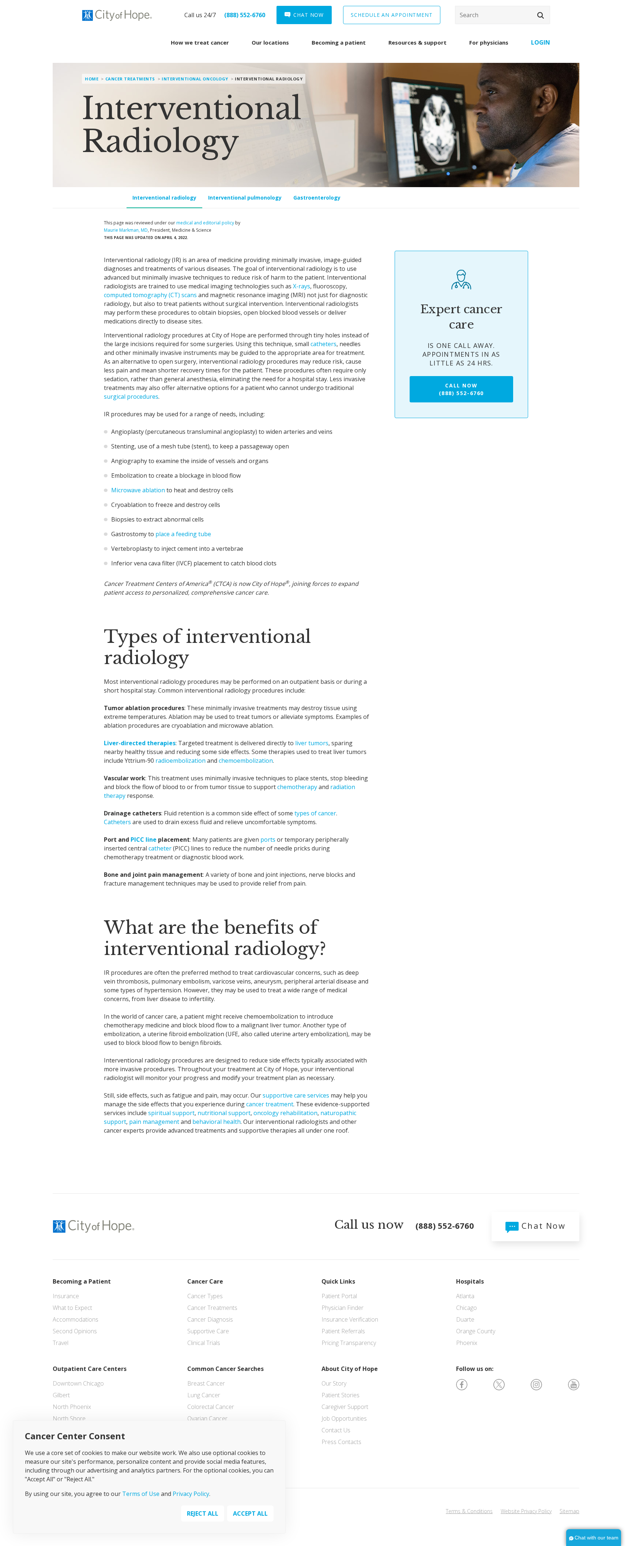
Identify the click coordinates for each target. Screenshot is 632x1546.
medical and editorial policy (205, 223)
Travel (60, 1343)
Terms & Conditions (469, 1511)
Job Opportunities (344, 1418)
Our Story (333, 1383)
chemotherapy (297, 787)
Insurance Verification (349, 1319)
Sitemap (569, 1511)
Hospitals (470, 1281)
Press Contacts (341, 1442)
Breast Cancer (206, 1383)
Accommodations (75, 1319)
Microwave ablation (138, 490)
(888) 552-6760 (244, 15)
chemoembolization (246, 761)
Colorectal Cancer (210, 1407)
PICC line (144, 839)
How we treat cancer (200, 42)
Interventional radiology (164, 197)
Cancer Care (205, 1281)
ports (267, 839)
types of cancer (315, 813)
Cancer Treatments (212, 1308)
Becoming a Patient (82, 1281)
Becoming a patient (339, 42)
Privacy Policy (191, 1493)
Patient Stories (340, 1395)
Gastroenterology (317, 197)
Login (540, 42)
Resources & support (417, 42)
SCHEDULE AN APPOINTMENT (392, 14)
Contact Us (335, 1430)
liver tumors (311, 743)
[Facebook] (461, 1384)
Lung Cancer (203, 1395)
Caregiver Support (344, 1407)
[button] (540, 15)
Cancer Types (205, 1296)
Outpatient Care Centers (90, 1369)
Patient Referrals (343, 1331)
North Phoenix (72, 1407)
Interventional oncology (195, 79)
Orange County (475, 1331)
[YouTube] (573, 1384)
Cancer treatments (130, 79)
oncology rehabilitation (285, 1113)
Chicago (466, 1308)
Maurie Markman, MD (126, 230)
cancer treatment (269, 1104)
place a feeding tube (183, 534)
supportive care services (296, 1095)
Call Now (461, 389)
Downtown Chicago (78, 1383)
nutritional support (224, 1113)
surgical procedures (131, 397)
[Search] (502, 15)
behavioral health (216, 1122)
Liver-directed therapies (140, 743)
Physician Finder (342, 1308)
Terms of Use (140, 1493)
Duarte (465, 1319)
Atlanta (465, 1296)
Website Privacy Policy (526, 1511)
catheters (323, 344)
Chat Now (542, 1225)
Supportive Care (208, 1331)
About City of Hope (349, 1369)
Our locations (270, 42)
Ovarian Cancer (207, 1418)
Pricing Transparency (348, 1343)
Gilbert (61, 1395)
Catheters (117, 822)
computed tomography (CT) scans (150, 295)
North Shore (69, 1418)
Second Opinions (75, 1331)
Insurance (66, 1296)
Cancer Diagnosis (210, 1319)
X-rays (301, 286)
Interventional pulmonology (245, 197)
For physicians (488, 42)
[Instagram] (536, 1384)
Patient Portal (339, 1296)
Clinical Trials (203, 1343)
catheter (160, 848)
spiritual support (171, 1113)
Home (91, 79)
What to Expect (72, 1308)
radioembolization (180, 761)
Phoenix (466, 1343)
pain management (154, 1122)
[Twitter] (499, 1384)
